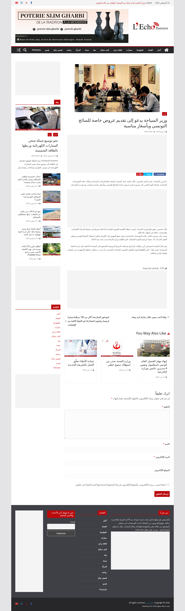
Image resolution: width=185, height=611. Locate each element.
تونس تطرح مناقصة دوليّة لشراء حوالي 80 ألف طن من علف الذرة (118, 2)
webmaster (148, 131)
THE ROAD (153, 606)
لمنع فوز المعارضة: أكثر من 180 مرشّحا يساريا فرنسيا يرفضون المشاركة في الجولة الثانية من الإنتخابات (88, 321)
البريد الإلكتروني (162, 456)
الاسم (166, 443)
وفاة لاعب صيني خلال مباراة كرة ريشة (149, 317)
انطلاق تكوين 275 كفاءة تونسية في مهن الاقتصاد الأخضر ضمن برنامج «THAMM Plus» (31, 250)
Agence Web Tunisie (163, 606)
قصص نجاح (57, 50)
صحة (87, 50)
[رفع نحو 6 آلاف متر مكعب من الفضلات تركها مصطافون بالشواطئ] (51, 216)
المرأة (78, 50)
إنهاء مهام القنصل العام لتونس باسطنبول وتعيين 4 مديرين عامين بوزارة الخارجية (153, 366)
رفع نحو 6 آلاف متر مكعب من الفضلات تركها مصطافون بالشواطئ (29, 214)
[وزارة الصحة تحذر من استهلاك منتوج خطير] (117, 341)
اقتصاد (150, 50)
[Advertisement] (117, 154)
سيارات (129, 50)
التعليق (166, 406)
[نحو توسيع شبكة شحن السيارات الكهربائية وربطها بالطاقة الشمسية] (37, 118)
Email (72, 522)
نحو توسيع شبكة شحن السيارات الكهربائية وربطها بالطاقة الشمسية (40, 145)
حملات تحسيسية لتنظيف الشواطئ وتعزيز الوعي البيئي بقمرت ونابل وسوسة (29, 179)
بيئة (94, 50)
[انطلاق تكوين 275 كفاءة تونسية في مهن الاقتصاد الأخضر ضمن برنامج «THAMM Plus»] (51, 252)
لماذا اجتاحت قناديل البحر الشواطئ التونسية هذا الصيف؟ (31, 197)
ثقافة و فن (117, 50)
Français (36, 50)
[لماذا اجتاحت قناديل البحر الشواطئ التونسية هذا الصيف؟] (51, 199)
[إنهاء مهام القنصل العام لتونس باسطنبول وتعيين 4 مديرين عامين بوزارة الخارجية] (153, 341)
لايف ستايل (104, 50)
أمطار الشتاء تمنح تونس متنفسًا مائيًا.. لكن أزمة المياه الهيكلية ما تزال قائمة (29, 231)
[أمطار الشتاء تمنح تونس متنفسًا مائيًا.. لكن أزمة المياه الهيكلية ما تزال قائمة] (51, 234)
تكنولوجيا (140, 50)
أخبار (159, 50)
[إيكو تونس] (166, 50)
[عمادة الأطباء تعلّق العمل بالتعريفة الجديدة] (80, 341)
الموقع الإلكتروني (162, 470)
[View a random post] (18, 50)
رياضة (69, 50)
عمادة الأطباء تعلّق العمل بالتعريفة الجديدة (81, 362)
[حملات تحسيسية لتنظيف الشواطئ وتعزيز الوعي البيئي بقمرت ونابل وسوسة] (51, 181)
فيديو (47, 50)
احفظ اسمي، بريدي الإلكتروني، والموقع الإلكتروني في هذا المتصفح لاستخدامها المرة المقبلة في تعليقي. (120, 484)
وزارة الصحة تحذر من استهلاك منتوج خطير (118, 362)
